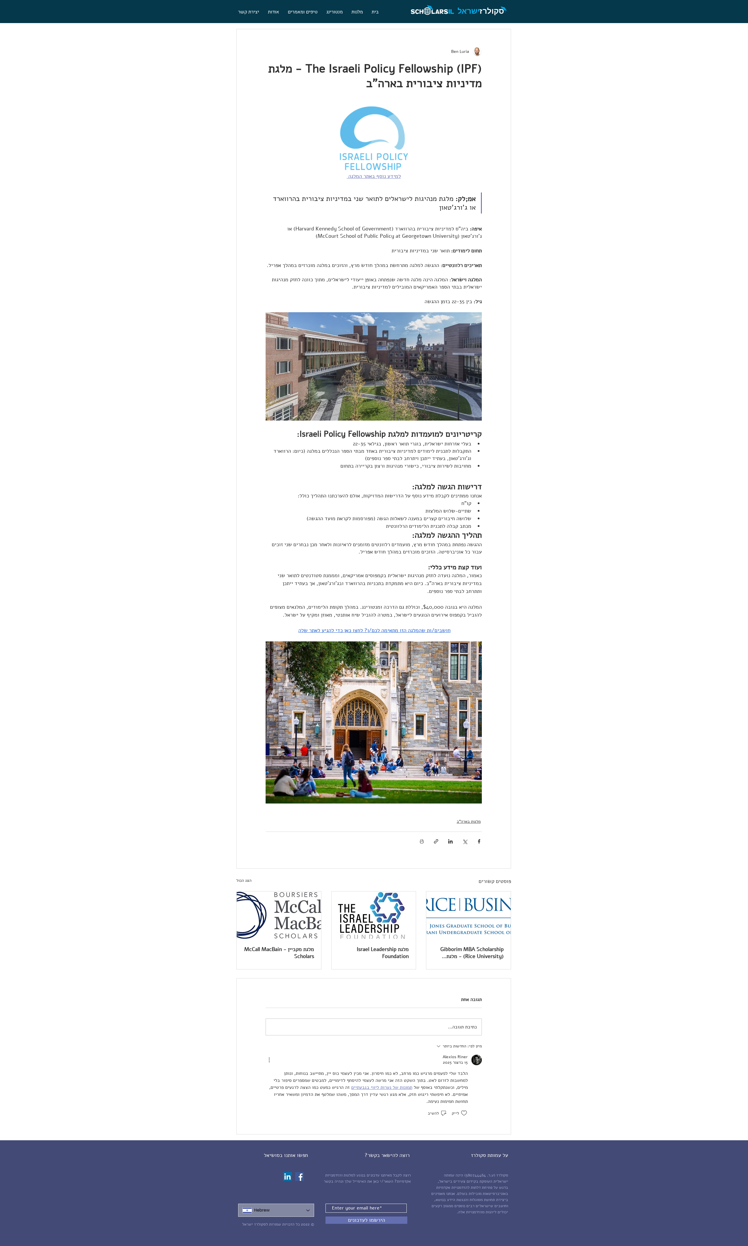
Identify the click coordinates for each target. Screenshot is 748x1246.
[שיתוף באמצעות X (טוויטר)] (465, 841)
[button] (357, 12)
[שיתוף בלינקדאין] (450, 841)
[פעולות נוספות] (269, 1059)
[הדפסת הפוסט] (422, 841)
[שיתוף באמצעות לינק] (436, 841)
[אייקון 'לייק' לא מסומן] (464, 1113)
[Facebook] (299, 1176)
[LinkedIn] (287, 1176)
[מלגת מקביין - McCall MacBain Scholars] (279, 915)
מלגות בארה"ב (469, 821)
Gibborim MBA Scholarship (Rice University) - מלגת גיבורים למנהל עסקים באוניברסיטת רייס (472, 953)
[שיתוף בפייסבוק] (479, 841)
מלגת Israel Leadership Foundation (383, 953)
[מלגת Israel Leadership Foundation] (374, 915)
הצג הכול (244, 880)
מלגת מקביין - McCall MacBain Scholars (279, 953)
